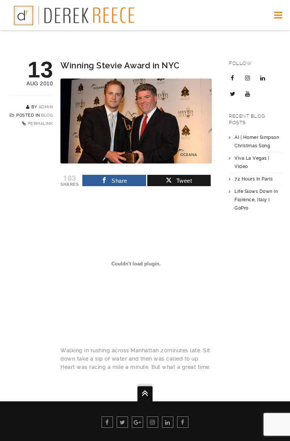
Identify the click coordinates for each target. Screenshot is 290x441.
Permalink (40, 123)
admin (46, 107)
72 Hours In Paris (253, 179)
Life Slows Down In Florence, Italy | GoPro (256, 200)
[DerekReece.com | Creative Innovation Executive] (77, 15)
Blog (47, 115)
